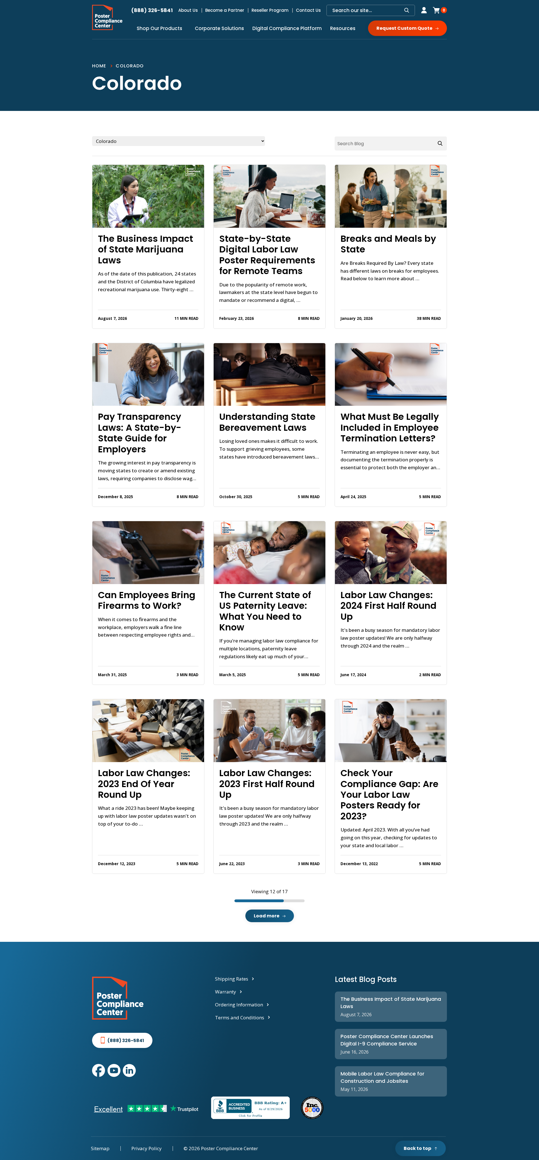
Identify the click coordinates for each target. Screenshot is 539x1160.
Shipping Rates (231, 979)
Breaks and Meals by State (388, 244)
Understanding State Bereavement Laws (267, 422)
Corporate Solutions (219, 28)
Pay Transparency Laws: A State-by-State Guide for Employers (139, 433)
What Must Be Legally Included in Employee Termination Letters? (390, 427)
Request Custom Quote (404, 28)
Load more (266, 916)
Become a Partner (224, 10)
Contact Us (308, 10)
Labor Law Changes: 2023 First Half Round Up (267, 784)
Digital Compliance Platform (287, 28)
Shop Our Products (159, 28)
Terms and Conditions (239, 1017)
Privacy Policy (146, 1148)
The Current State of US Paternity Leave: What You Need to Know (265, 611)
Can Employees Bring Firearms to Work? (146, 600)
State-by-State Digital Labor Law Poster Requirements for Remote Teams (267, 255)
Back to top (417, 1148)
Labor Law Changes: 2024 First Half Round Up (389, 606)
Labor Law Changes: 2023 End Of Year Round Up (144, 784)
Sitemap (100, 1148)
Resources (342, 28)
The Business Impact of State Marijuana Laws (145, 249)
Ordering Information (239, 1004)
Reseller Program (270, 10)
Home (99, 66)
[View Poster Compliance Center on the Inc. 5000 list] (312, 1108)
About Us (188, 10)
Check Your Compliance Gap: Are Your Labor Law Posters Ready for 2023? (389, 795)
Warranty (225, 991)
